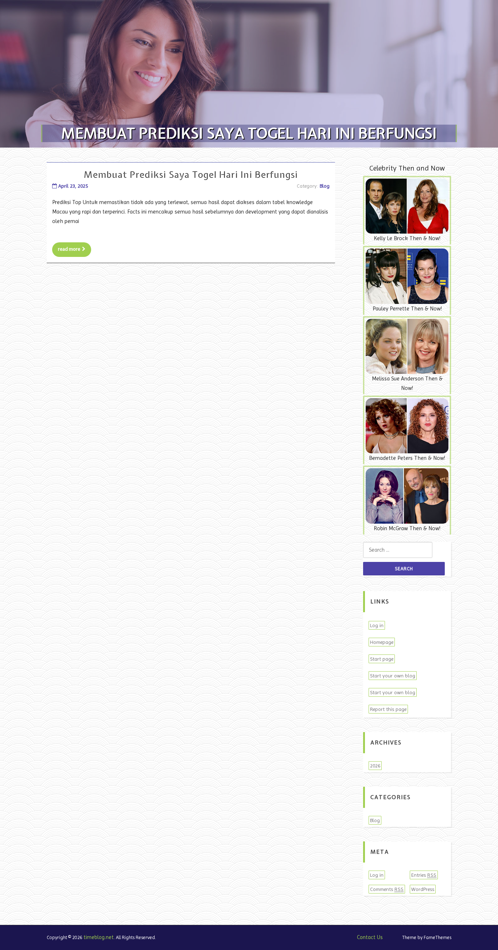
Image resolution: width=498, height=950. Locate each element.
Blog (325, 186)
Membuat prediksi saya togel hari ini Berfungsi (191, 174)
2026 (375, 766)
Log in (377, 625)
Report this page (388, 709)
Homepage (381, 642)
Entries (423, 875)
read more (69, 249)
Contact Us (370, 937)
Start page (381, 659)
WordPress (422, 889)
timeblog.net (98, 937)
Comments (387, 889)
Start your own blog (392, 676)
